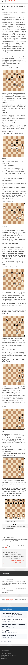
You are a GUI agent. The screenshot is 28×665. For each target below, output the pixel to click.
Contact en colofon (6, 653)
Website (5, 564)
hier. (6, 547)
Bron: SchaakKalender (6, 641)
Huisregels (4, 658)
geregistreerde (9, 599)
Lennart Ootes (11, 655)
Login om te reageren (20, 578)
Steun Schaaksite (5, 657)
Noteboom (5, 12)
